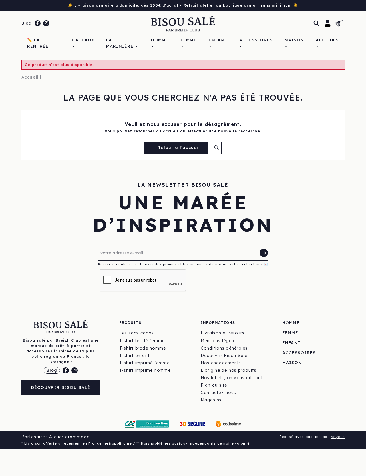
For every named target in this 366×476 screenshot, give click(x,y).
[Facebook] (38, 23)
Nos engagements (221, 362)
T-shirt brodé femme (142, 340)
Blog (26, 23)
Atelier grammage (69, 436)
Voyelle (338, 436)
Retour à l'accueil (178, 147)
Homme (291, 322)
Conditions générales (224, 348)
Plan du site (214, 385)
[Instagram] (46, 23)
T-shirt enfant (134, 355)
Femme (290, 332)
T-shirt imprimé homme (145, 370)
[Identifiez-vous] (327, 23)
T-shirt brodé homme (142, 348)
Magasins (211, 400)
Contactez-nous (218, 392)
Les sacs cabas (136, 333)
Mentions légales (219, 340)
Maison (292, 362)
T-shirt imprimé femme (144, 362)
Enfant (291, 342)
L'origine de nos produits (229, 370)
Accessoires (299, 352)
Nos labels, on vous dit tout (232, 377)
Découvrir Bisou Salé (61, 387)
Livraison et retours (223, 333)
